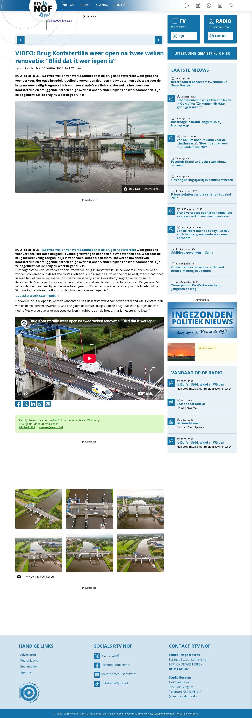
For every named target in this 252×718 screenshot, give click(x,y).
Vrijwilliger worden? (187, 713)
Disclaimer (138, 713)
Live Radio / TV (186, 5)
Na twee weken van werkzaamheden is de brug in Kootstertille (89, 250)
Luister (221, 36)
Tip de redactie (98, 713)
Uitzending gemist (197, 5)
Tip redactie (209, 5)
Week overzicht (220, 5)
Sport (85, 5)
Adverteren (28, 655)
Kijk (181, 36)
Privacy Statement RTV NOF (160, 713)
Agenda (102, 5)
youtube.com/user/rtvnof (119, 674)
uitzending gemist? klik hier (202, 53)
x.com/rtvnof (110, 655)
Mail (48, 403)
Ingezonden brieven (119, 713)
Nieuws (68, 5)
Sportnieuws (29, 666)
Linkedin (33, 403)
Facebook (19, 403)
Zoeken (231, 5)
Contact (121, 5)
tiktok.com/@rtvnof (114, 683)
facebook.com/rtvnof (115, 665)
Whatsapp (41, 403)
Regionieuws (29, 660)
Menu (175, 5)
